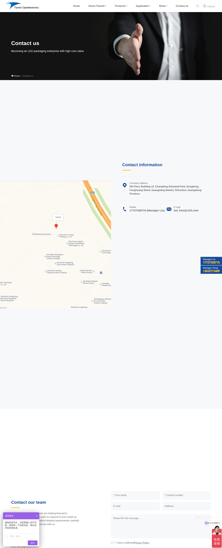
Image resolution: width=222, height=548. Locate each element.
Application (142, 6)
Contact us (182, 6)
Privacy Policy (141, 543)
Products (120, 6)
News (162, 6)
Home (76, 6)
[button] (197, 6)
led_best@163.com (186, 210)
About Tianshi (96, 6)
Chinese (210, 6)
